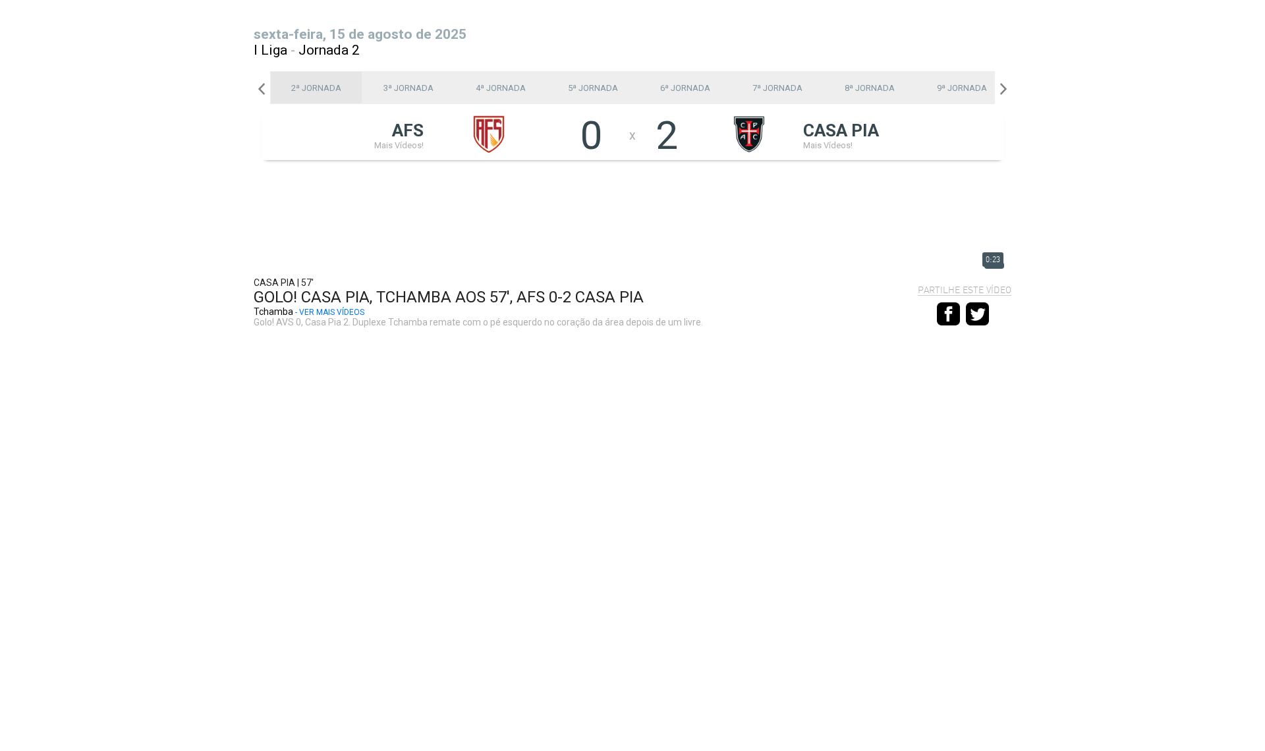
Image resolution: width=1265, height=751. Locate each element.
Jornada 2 (329, 50)
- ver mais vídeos (329, 312)
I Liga (270, 50)
